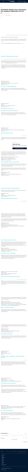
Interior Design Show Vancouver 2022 (10, 161)
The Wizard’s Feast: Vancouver (8, 383)
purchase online (10, 408)
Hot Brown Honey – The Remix (8, 253)
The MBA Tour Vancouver (7, 108)
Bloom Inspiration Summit (7, 307)
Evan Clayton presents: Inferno (8, 239)
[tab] (3, 438)
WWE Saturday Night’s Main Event (9, 198)
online (8, 84)
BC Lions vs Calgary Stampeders (8, 86)
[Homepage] (3, 451)
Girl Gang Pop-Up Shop (6, 333)
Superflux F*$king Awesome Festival (9, 56)
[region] (14, 438)
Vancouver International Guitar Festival (10, 276)
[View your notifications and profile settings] (26, 438)
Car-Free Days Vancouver (7, 410)
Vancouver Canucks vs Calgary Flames (10, 188)
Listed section (22, 43)
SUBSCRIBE (20, 1)
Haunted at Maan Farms (7, 132)
